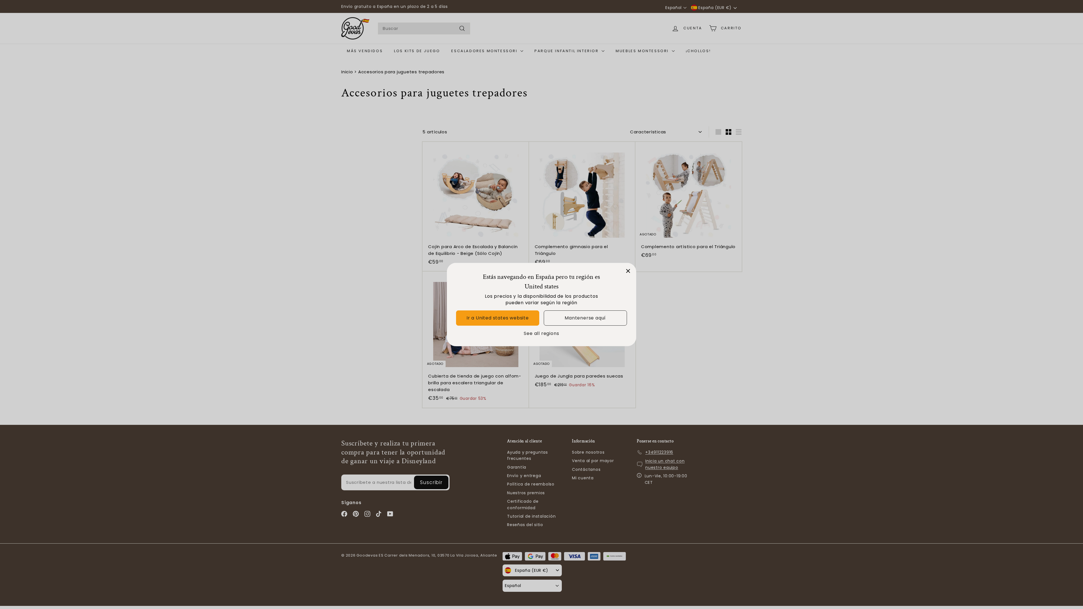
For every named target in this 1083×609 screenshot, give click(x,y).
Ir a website (497, 318)
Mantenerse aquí (585, 318)
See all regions (541, 333)
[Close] (628, 271)
